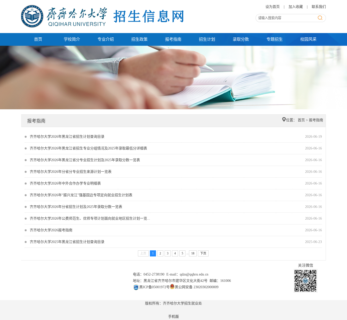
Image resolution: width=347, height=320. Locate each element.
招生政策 (139, 39)
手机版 (173, 316)
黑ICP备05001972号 (154, 287)
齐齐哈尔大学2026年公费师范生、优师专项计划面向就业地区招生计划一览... (90, 218)
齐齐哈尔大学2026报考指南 (51, 230)
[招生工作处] (104, 6)
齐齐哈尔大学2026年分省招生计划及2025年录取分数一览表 (76, 207)
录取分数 (241, 39)
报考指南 (173, 39)
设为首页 (273, 7)
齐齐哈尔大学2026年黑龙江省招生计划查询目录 (67, 137)
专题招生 (274, 39)
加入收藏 (296, 7)
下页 (203, 253)
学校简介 (72, 39)
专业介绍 (106, 39)
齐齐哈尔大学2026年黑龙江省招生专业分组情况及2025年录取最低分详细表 (88, 148)
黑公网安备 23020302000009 (196, 287)
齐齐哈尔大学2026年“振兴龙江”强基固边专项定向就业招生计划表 (81, 195)
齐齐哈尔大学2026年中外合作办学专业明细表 (65, 183)
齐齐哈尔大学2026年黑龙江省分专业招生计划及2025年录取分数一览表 (85, 160)
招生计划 (207, 39)
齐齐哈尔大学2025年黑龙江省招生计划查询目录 (67, 242)
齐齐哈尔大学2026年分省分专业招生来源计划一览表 (71, 172)
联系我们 (319, 7)
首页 (38, 39)
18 (192, 253)
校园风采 (308, 39)
